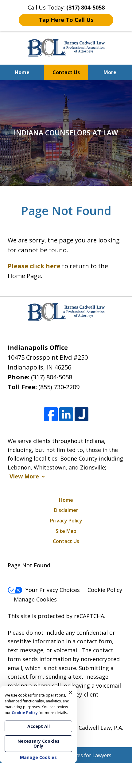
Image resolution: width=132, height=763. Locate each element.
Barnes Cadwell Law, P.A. (91, 727)
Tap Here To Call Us (66, 19)
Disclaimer (66, 510)
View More (24, 476)
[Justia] (81, 414)
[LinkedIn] (66, 414)
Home (22, 72)
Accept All (38, 726)
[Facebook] (51, 414)
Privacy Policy (66, 520)
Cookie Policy (104, 589)
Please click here (34, 266)
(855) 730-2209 (59, 387)
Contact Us (66, 72)
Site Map (66, 531)
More (109, 72)
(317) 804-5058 (51, 377)
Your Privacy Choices (52, 589)
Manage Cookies (35, 599)
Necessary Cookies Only (38, 743)
